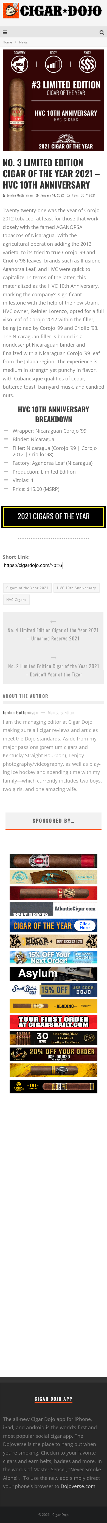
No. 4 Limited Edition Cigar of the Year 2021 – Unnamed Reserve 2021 (53, 634)
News (75, 195)
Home (7, 42)
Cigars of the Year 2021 (27, 587)
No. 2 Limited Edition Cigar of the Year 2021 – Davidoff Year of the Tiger (53, 670)
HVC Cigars (16, 599)
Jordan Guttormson (20, 195)
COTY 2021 (88, 195)
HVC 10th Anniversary (76, 587)
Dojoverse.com (78, 1486)
